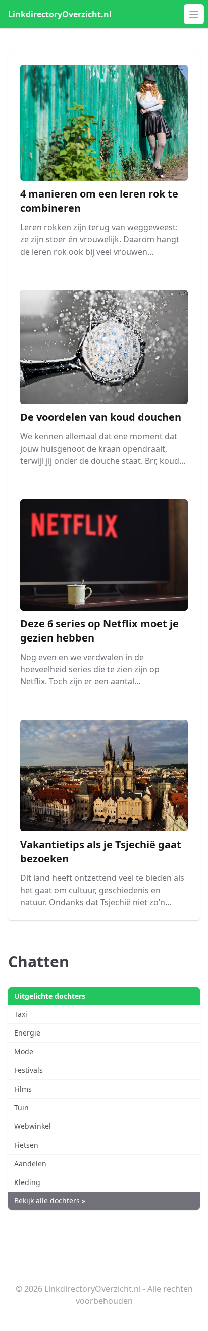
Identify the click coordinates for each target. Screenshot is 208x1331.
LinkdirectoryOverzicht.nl (60, 14)
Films (23, 1089)
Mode (23, 1051)
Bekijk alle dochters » (49, 1200)
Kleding (27, 1182)
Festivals (28, 1070)
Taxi (20, 1014)
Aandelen (30, 1163)
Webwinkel (32, 1126)
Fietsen (26, 1145)
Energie (27, 1033)
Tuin (21, 1107)
